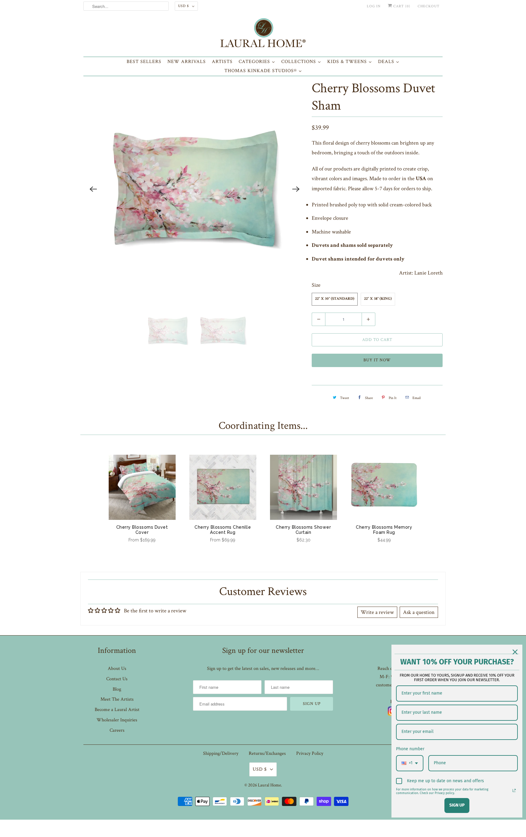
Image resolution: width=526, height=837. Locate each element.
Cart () (401, 6)
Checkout (429, 6)
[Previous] (93, 189)
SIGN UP (457, 805)
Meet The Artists (117, 699)
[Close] (515, 652)
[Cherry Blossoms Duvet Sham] (194, 189)
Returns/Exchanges (267, 753)
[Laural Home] (263, 34)
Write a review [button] (377, 612)
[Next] (296, 189)
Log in (373, 6)
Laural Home (269, 785)
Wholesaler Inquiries (116, 720)
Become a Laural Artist (117, 709)
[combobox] (409, 763)
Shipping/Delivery (220, 753)
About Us (117, 668)
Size (316, 285)
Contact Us (117, 679)
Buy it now (377, 360)
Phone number (410, 748)
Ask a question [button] (419, 612)
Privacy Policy (309, 753)
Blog (117, 689)
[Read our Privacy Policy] (514, 790)
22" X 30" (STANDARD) (334, 299)
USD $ (183, 6)
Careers (117, 730)
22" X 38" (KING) (378, 299)
